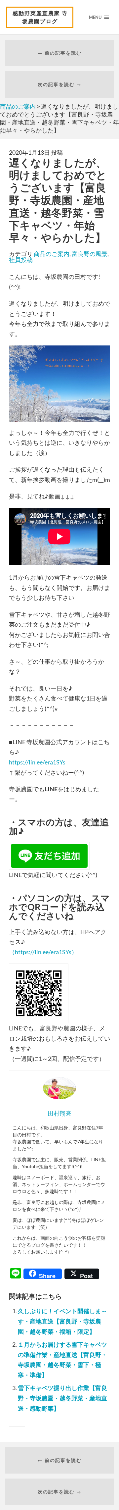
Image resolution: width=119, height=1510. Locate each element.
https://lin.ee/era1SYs (37, 762)
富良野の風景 (89, 253)
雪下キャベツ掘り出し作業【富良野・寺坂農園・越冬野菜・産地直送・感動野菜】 (62, 1398)
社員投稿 (21, 259)
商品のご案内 (51, 253)
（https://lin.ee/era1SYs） (43, 952)
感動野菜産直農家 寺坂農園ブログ (40, 17)
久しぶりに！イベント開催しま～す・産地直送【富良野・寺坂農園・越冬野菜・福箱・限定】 (62, 1321)
